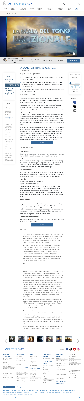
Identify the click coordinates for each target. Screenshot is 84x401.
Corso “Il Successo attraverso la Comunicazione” (21, 380)
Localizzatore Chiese (48, 365)
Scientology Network (22, 390)
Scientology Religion (33, 390)
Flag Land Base (46, 376)
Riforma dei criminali (61, 363)
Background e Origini (8, 368)
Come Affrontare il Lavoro (9, 149)
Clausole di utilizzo (67, 397)
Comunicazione (8, 121)
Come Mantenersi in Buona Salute (61, 382)
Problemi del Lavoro (21, 360)
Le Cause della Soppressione (9, 138)
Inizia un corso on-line (54, 390)
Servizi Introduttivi (22, 368)
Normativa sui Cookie (58, 397)
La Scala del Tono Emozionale (9, 118)
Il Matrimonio (7, 144)
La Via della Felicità (60, 358)
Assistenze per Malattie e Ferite (8, 123)
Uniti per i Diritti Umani (67, 392)
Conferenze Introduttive (33, 362)
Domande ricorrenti (60, 9)
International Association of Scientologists (12, 392)
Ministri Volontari (60, 378)
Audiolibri (32, 359)
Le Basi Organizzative (8, 152)
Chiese (32, 8)
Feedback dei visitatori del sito (73, 361)
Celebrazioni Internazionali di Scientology (33, 374)
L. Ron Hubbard (13, 9)
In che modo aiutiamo (49, 9)
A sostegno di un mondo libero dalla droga (50, 392)
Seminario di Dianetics (21, 370)
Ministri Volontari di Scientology (68, 390)
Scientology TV (63, 4)
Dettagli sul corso (48, 60)
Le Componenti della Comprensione (9, 115)
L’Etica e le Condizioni (8, 135)
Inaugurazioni (33, 370)
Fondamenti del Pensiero (20, 363)
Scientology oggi (39, 9)
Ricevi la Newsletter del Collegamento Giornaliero (74, 371)
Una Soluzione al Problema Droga (8, 127)
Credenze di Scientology (6, 363)
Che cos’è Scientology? (23, 9)
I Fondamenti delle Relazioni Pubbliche (9, 159)
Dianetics (14, 390)
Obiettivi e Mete (8, 155)
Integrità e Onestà (8, 133)
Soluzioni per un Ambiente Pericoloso (9, 142)
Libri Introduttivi (33, 356)
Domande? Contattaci (72, 357)
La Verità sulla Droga (61, 369)
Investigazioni (8, 157)
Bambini (6, 146)
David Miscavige (43, 390)
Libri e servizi (69, 9)
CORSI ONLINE (9, 104)
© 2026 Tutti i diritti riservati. (17, 397)
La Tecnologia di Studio (8, 108)
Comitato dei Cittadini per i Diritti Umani (26, 394)
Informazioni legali (76, 397)
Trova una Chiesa (75, 364)
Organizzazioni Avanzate (46, 372)
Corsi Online (76, 9)
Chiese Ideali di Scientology (46, 368)
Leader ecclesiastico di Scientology (35, 379)
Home (6, 8)
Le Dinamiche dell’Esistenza (8, 111)
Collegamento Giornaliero (47, 355)
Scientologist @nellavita (48, 358)
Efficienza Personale (21, 372)
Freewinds (45, 378)
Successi (60, 60)
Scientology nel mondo (47, 362)
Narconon (36, 392)
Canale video (6, 380)
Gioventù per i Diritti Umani (9, 394)
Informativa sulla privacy (47, 397)
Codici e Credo (6, 371)
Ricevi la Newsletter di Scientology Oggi (74, 376)
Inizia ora (73, 60)
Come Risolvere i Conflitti (8, 130)
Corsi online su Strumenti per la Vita (21, 357)
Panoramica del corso (34, 60)
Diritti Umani (59, 372)
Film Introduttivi (33, 365)
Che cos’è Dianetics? (8, 366)
